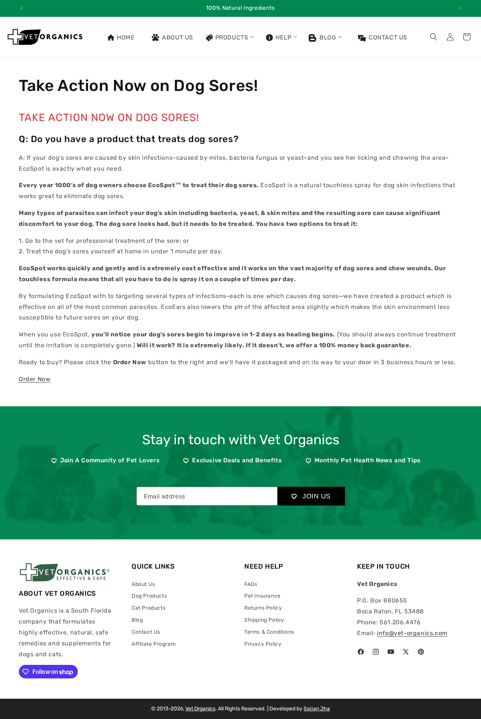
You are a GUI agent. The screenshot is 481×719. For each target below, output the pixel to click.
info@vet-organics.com (412, 633)
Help (282, 37)
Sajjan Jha (317, 708)
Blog (327, 37)
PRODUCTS (230, 37)
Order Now (34, 379)
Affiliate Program (153, 644)
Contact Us (146, 632)
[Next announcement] (459, 8)
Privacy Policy (262, 644)
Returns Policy (263, 608)
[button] (229, 36)
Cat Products (148, 608)
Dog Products (149, 596)
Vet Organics (200, 708)
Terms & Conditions (269, 632)
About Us (143, 584)
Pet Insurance (262, 596)
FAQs (250, 584)
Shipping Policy (264, 620)
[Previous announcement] (21, 8)
